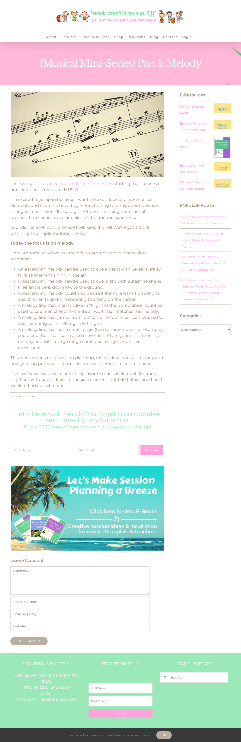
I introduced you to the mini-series (69, 183)
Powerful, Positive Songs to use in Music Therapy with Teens (202, 240)
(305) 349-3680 (55, 687)
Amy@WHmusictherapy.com (47, 699)
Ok (164, 735)
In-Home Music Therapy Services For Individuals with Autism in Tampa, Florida (203, 263)
